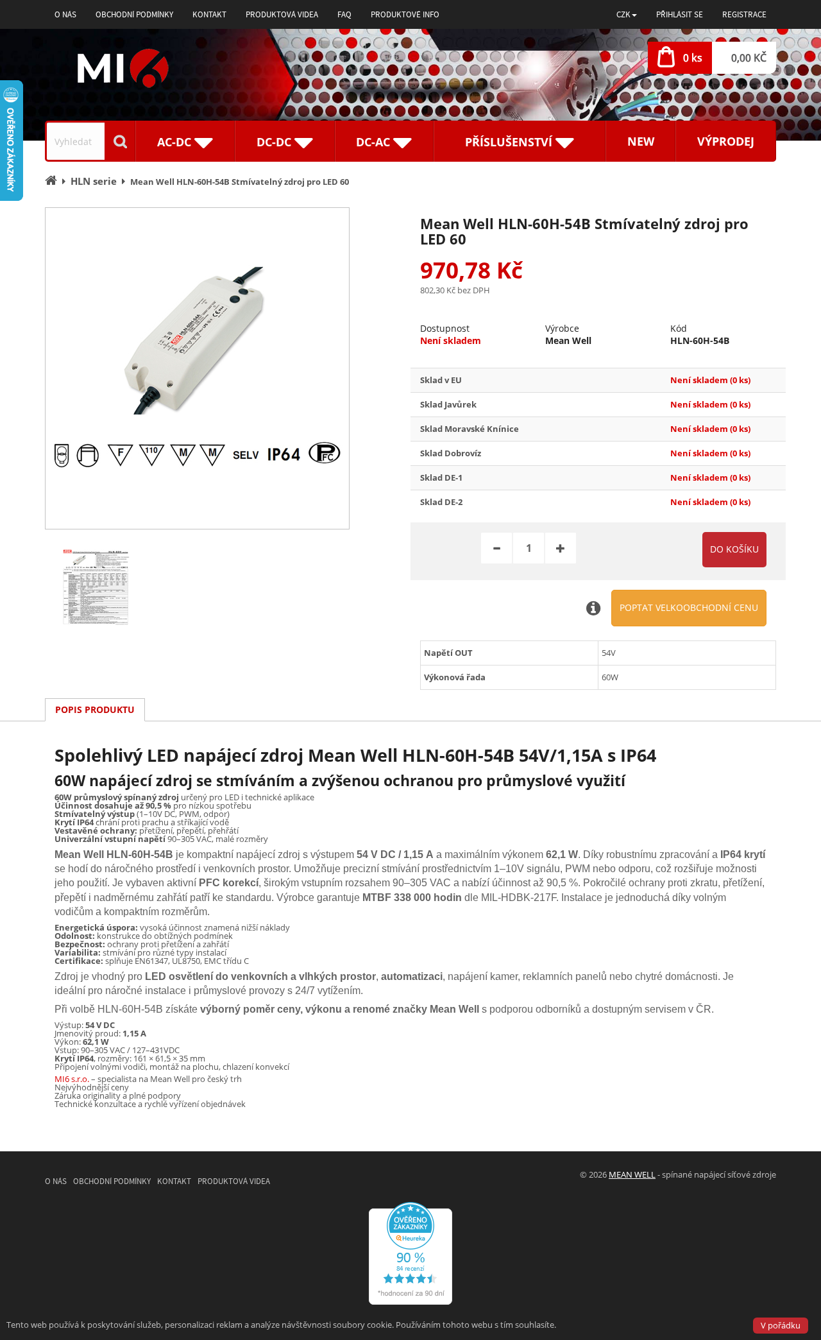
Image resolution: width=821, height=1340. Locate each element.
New (640, 141)
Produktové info (405, 14)
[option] (197, 368)
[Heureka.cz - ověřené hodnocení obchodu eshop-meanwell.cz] (410, 1252)
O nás (65, 14)
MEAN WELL (632, 1174)
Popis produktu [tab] (95, 709)
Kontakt (209, 14)
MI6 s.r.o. (72, 1079)
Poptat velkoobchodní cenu (689, 607)
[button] (627, 14)
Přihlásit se (679, 14)
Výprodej (725, 141)
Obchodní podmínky (134, 14)
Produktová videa (282, 14)
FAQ (344, 14)
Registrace (744, 14)
